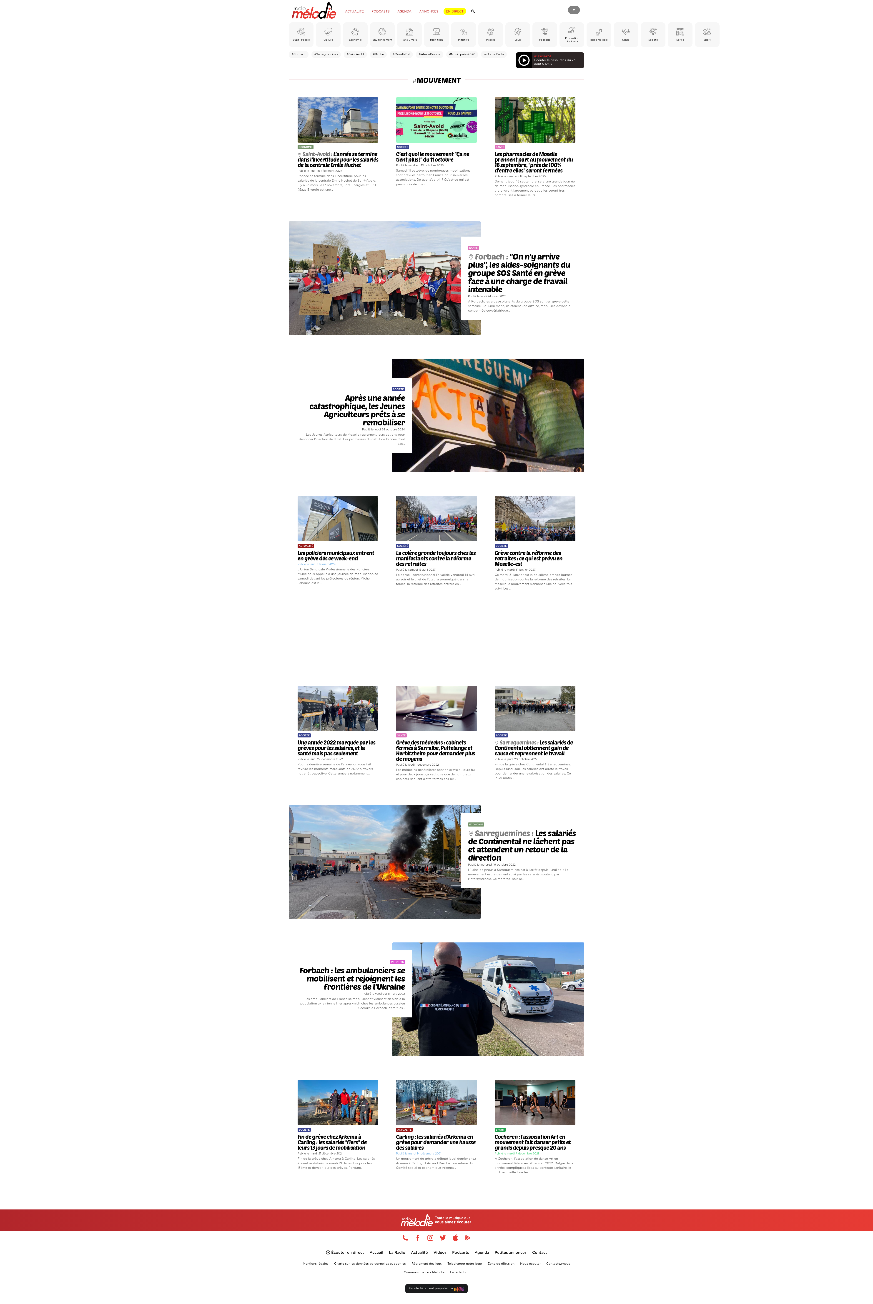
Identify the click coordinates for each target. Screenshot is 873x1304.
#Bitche (378, 54)
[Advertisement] (436, 638)
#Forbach (299, 54)
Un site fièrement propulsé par (431, 1288)
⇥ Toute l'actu (494, 54)
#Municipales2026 (462, 54)
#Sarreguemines (326, 54)
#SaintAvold (355, 54)
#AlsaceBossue (429, 54)
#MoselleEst (401, 54)
